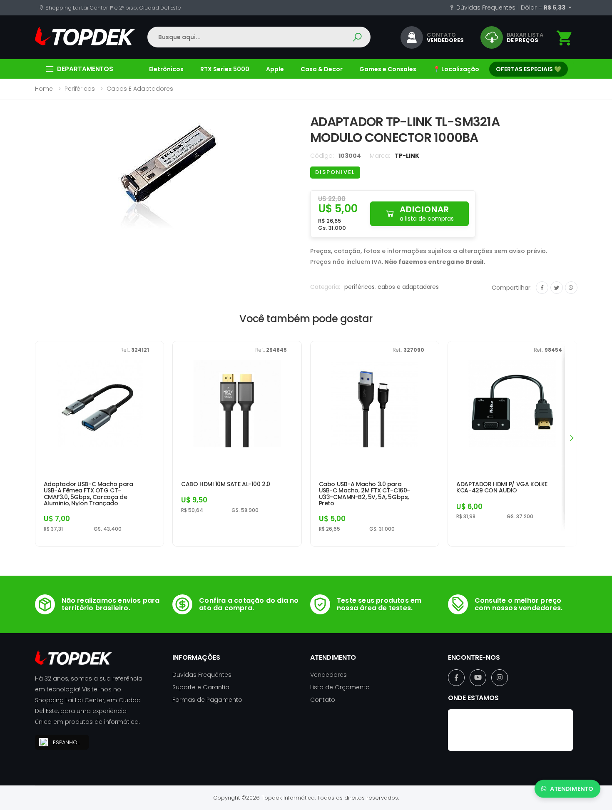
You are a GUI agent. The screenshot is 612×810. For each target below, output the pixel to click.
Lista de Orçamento (340, 687)
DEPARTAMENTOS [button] (85, 69)
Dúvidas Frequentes (485, 7)
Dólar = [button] (544, 7)
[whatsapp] (571, 287)
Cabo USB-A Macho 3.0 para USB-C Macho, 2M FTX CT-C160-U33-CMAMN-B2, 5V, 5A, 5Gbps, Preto (364, 493)
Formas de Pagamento (207, 700)
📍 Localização (456, 69)
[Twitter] (556, 287)
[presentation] (571, 437)
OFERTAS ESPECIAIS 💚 (528, 69)
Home (44, 88)
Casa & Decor (322, 69)
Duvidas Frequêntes (201, 675)
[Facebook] (542, 287)
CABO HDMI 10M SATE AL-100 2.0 (225, 484)
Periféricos (80, 88)
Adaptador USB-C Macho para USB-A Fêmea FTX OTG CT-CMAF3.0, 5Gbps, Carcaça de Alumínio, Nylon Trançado (88, 493)
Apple (275, 69)
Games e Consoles (387, 69)
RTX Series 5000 (224, 69)
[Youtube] (478, 677)
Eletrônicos (166, 69)
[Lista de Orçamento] (565, 38)
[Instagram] (499, 677)
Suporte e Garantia (200, 687)
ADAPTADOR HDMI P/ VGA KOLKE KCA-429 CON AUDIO (501, 487)
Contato (322, 700)
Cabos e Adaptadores (140, 88)
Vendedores (328, 675)
